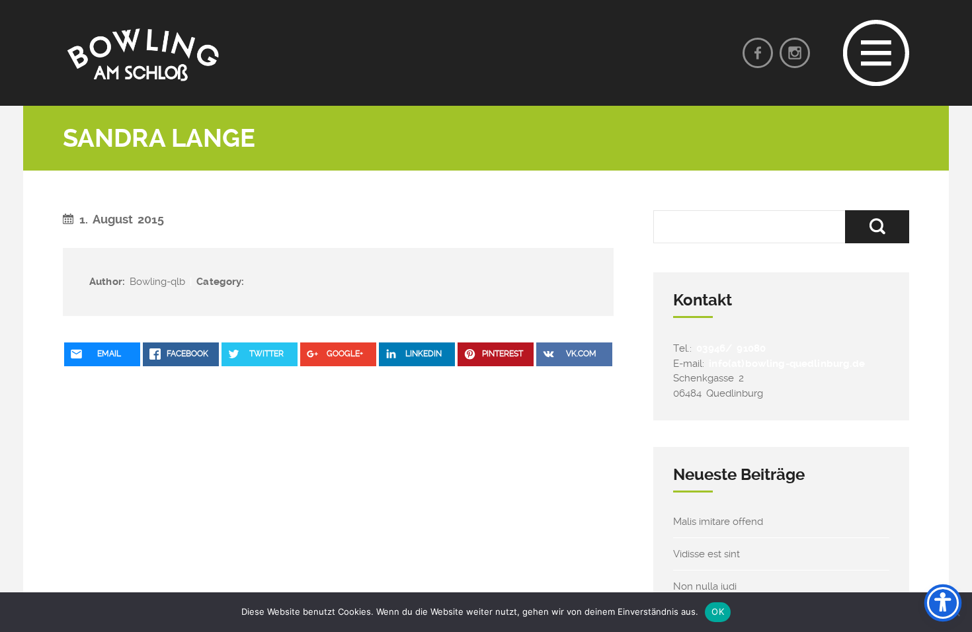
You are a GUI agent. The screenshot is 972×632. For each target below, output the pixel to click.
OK (717, 611)
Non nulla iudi (705, 586)
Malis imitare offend (718, 522)
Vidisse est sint (706, 554)
